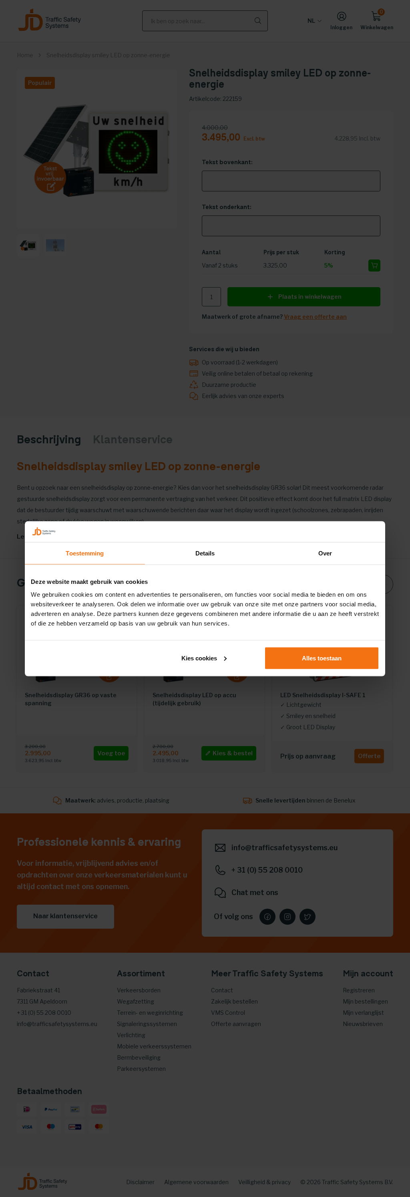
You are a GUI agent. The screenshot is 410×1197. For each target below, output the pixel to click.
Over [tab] (325, 553)
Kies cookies (199, 657)
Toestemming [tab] (85, 553)
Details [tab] (205, 553)
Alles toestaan (322, 657)
